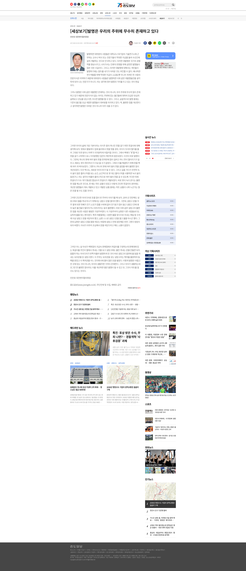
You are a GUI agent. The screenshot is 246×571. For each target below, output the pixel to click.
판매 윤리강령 (119, 552)
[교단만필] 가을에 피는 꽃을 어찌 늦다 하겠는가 (125, 309)
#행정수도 (114, 363)
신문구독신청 (134, 550)
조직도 (88, 550)
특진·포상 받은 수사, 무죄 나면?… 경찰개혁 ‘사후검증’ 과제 (125, 304)
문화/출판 (149, 238)
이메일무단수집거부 (124, 550)
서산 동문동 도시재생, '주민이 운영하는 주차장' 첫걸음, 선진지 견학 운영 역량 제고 (163, 151)
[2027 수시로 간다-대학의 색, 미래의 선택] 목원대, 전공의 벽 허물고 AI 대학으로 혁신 (125, 314)
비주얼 (131, 13)
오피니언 (107, 13)
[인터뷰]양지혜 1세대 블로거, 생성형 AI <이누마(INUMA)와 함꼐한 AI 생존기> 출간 (163, 148)
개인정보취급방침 (112, 550)
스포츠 (115, 13)
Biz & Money (150, 219)
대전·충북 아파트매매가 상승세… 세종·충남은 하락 (156, 361)
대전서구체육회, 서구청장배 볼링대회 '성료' (165, 419)
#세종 (108, 363)
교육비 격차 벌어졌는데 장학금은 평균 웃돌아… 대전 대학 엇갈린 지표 (88, 314)
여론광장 (134, 18)
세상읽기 (126, 18)
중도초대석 (150, 224)
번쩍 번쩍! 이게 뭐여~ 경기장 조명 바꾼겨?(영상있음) (165, 436)
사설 (82, 18)
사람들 (137, 13)
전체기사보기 (168, 158)
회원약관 (103, 550)
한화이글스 (150, 233)
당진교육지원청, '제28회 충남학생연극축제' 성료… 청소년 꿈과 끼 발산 (163, 145)
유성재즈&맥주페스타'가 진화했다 (156, 327)
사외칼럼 (117, 18)
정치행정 (79, 13)
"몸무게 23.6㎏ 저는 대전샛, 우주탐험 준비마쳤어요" (125, 300)
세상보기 (162, 18)
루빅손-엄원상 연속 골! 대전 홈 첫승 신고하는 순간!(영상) (160, 396)
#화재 (71, 363)
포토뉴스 (149, 447)
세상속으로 (171, 18)
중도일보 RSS (150, 550)
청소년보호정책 (139, 552)
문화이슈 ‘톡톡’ (151, 215)
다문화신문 (152, 13)
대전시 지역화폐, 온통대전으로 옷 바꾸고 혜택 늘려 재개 (156, 318)
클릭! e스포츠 (151, 201)
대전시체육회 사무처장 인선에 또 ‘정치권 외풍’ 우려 (165, 411)
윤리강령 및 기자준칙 (89, 552)
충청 (125, 13)
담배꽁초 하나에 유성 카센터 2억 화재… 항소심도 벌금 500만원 (86, 388)
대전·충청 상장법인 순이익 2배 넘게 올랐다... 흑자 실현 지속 (156, 344)
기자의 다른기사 (134, 288)
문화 (101, 13)
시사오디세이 (152, 18)
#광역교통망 (121, 363)
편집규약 (80, 552)
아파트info (150, 210)
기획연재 (144, 13)
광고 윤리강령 (110, 552)
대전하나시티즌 (151, 229)
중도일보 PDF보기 (160, 550)
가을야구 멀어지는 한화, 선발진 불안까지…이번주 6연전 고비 (165, 428)
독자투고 (142, 550)
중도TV (72, 13)
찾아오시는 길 (96, 550)
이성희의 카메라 (151, 206)
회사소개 (72, 550)
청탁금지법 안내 (129, 552)
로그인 (167, 9)
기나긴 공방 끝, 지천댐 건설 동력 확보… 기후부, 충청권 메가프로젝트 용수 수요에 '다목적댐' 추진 (88, 309)
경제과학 (87, 13)
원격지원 (147, 552)
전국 (120, 13)
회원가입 (173, 9)
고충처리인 (73, 552)
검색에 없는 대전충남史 (154, 243)
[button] (178, 18)
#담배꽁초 (77, 363)
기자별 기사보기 (81, 550)
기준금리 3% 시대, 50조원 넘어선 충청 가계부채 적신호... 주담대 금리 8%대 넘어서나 (156, 352)
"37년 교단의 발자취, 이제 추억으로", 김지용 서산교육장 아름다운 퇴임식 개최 (163, 153)
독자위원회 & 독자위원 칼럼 (104, 18)
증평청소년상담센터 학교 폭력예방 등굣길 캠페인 (163, 142)
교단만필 (142, 18)
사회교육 (95, 13)
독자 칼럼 (90, 18)
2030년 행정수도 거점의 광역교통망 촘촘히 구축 (88, 300)
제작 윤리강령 (100, 552)
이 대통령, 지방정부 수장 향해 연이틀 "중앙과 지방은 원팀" (156, 335)
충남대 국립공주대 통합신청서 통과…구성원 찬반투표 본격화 (88, 318)
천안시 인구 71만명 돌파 (82, 304)
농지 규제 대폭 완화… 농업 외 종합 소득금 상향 (125, 318)
